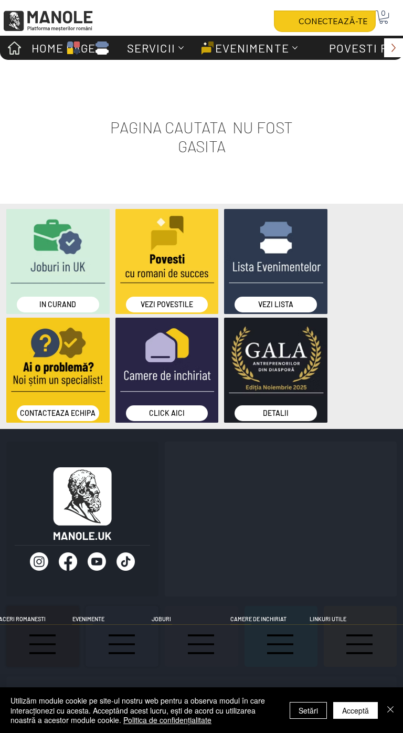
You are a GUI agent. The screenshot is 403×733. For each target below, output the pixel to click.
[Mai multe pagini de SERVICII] (181, 47)
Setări (308, 710)
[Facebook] (68, 561)
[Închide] (390, 710)
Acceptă (355, 710)
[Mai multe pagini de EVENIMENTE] (295, 47)
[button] (383, 17)
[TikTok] (125, 561)
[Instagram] (39, 561)
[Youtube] (97, 561)
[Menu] (122, 644)
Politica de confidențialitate (167, 720)
